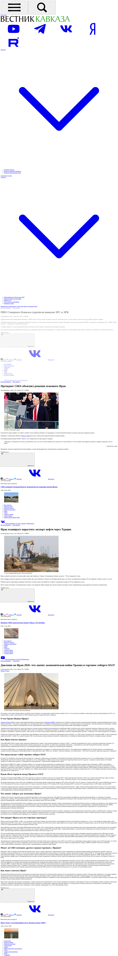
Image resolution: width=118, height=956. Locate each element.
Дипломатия (7, 945)
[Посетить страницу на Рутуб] (14, 48)
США (6, 513)
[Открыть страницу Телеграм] (40, 35)
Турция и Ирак (8, 653)
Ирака (7, 579)
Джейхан (7, 648)
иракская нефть (8, 651)
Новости (11, 359)
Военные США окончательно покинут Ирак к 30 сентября (23, 623)
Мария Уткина (5, 671)
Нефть (6, 645)
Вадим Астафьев (9, 375)
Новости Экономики (10, 644)
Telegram (19, 359)
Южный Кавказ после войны (12, 299)
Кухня (35, 306)
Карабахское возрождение (8, 306)
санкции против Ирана (11, 951)
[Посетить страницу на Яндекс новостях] (92, 35)
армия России (8, 373)
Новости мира (8, 506)
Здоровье (30, 306)
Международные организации (13, 948)
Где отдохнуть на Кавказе (11, 302)
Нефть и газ (7, 300)
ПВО (5, 372)
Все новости (16, 308)
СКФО (6, 369)
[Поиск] (42, 7)
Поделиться (30, 346)
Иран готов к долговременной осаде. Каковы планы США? (23, 923)
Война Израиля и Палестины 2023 (14, 297)
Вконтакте (51, 359)
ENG (5, 15)
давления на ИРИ (49, 722)
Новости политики (9, 509)
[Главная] (35, 21)
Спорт (18, 306)
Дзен (4, 359)
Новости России (9, 366)
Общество (7, 367)
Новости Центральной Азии (12, 173)
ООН (5, 953)
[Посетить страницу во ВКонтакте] (66, 35)
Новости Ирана (8, 942)
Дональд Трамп (25, 436)
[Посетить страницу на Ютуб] (14, 35)
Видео (26, 306)
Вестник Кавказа (6, 308)
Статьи (10, 175)
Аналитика (4, 175)
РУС (2, 15)
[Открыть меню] (14, 7)
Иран (5, 511)
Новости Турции (9, 642)
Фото (22, 306)
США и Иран (8, 516)
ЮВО (6, 370)
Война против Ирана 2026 (12, 517)
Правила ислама (9, 303)
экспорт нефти (8, 650)
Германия (7, 955)
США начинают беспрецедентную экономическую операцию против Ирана (29, 487)
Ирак (5, 647)
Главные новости (9, 169)
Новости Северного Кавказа (12, 171)
